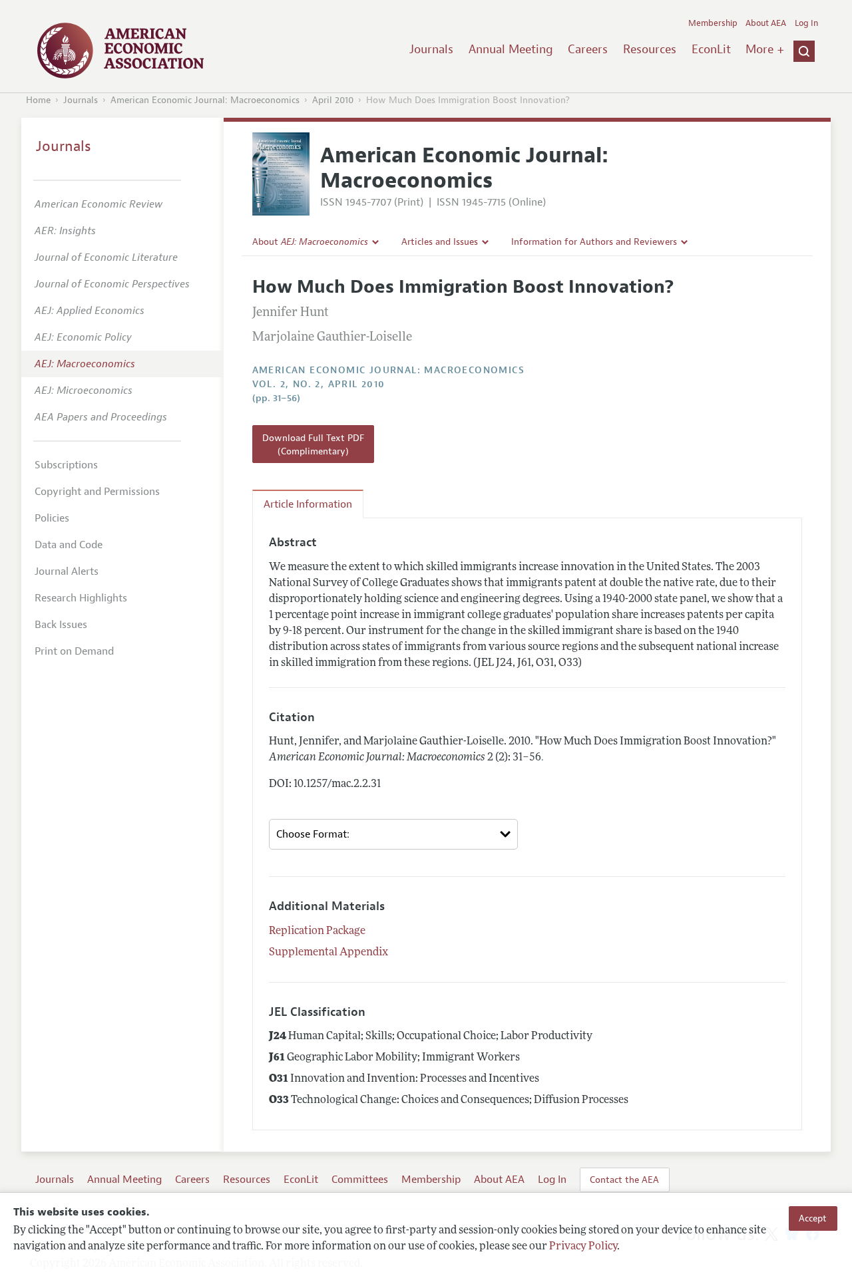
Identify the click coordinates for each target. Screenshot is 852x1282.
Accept (813, 1218)
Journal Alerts (67, 571)
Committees (359, 1179)
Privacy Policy (583, 1246)
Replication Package (317, 931)
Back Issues (61, 624)
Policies (52, 518)
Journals (431, 49)
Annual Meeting (511, 49)
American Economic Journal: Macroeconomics (205, 100)
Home (38, 100)
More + (765, 49)
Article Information (308, 504)
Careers (588, 49)
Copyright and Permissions (97, 491)
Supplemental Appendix (328, 952)
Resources (649, 49)
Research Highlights (81, 598)
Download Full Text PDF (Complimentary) (313, 444)
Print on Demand (74, 651)
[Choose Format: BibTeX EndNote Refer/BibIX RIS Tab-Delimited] (394, 834)
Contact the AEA (624, 1180)
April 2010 (332, 100)
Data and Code (69, 545)
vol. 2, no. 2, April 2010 (318, 384)
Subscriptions (66, 465)
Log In (806, 23)
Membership (713, 23)
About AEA (766, 23)
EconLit (711, 49)
